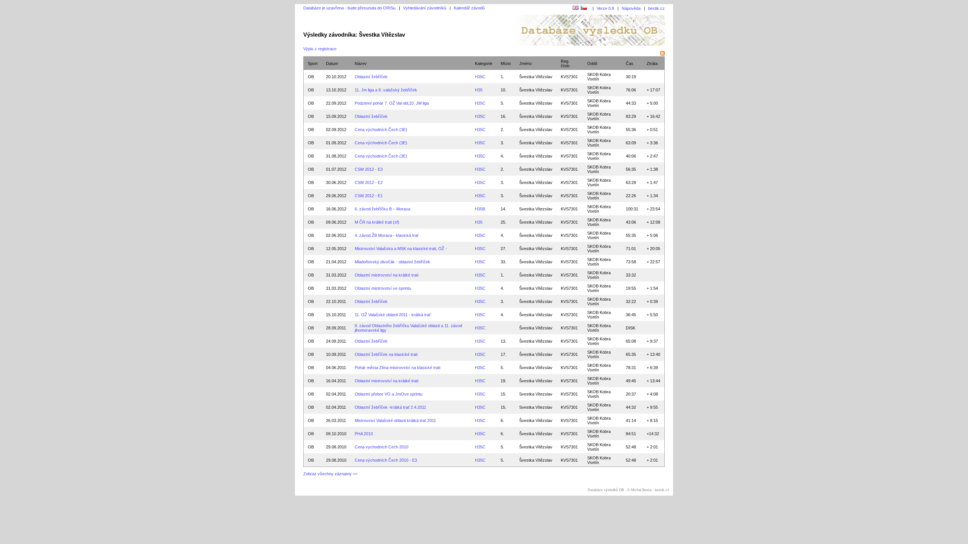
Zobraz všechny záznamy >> (330, 473)
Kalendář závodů (469, 8)
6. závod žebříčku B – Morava (382, 209)
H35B (480, 209)
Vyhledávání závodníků (424, 8)
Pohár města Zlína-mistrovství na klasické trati (397, 367)
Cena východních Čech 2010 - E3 (386, 460)
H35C (480, 76)
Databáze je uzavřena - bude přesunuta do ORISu (349, 8)
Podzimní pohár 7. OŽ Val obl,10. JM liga (392, 103)
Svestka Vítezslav (535, 209)
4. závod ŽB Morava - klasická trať (387, 235)
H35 (478, 90)
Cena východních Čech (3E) (381, 129)
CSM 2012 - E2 (369, 182)
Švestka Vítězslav (535, 76)
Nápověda (631, 8)
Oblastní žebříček (371, 76)
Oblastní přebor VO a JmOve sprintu (388, 394)
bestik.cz (656, 8)
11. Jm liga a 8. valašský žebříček (386, 90)
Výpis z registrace (320, 48)
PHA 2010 (364, 433)
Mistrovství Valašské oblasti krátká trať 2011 (395, 420)
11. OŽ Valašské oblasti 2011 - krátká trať (393, 314)
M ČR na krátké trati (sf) (377, 222)
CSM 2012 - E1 (369, 195)
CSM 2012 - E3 (369, 169)
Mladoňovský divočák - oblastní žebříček (392, 262)
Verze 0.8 (605, 8)
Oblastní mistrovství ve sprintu (383, 288)
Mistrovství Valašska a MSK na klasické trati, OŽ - (401, 248)
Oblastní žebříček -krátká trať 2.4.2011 (390, 407)
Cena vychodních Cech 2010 (381, 447)
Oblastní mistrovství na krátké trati (386, 275)
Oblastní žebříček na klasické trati (386, 354)
